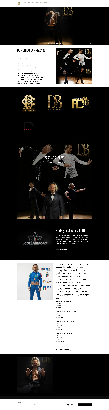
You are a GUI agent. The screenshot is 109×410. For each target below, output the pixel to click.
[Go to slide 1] (51, 43)
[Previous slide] (48, 43)
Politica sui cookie (47, 406)
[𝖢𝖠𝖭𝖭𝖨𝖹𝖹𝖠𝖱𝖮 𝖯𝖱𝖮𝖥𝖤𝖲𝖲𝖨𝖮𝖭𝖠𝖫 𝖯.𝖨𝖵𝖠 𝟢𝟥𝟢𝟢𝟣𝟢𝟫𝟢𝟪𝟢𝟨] (19, 3)
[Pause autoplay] (91, 43)
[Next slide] (60, 43)
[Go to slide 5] (57, 43)
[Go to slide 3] (54, 43)
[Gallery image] (29, 103)
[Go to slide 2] (52, 43)
